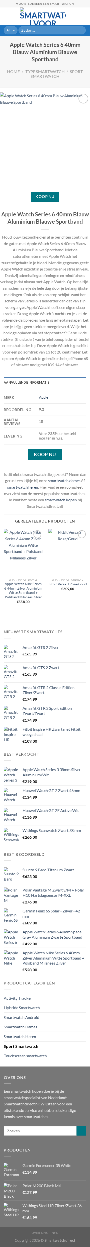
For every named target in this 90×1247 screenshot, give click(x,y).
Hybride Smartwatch (22, 1007)
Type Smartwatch (45, 71)
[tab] (45, 382)
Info (54, 1233)
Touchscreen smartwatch (25, 1055)
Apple (43, 397)
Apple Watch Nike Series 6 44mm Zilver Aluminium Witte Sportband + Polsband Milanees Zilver (23, 590)
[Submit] (81, 30)
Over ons (40, 1233)
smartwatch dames (64, 480)
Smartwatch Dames (20, 1026)
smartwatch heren (22, 487)
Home (13, 71)
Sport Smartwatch (57, 74)
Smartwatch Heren (20, 1036)
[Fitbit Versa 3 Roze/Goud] (67, 552)
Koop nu (45, 196)
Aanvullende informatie (27, 382)
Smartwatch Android (21, 1017)
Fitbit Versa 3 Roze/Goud (68, 584)
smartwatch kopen (61, 499)
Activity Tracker (18, 998)
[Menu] (7, 16)
